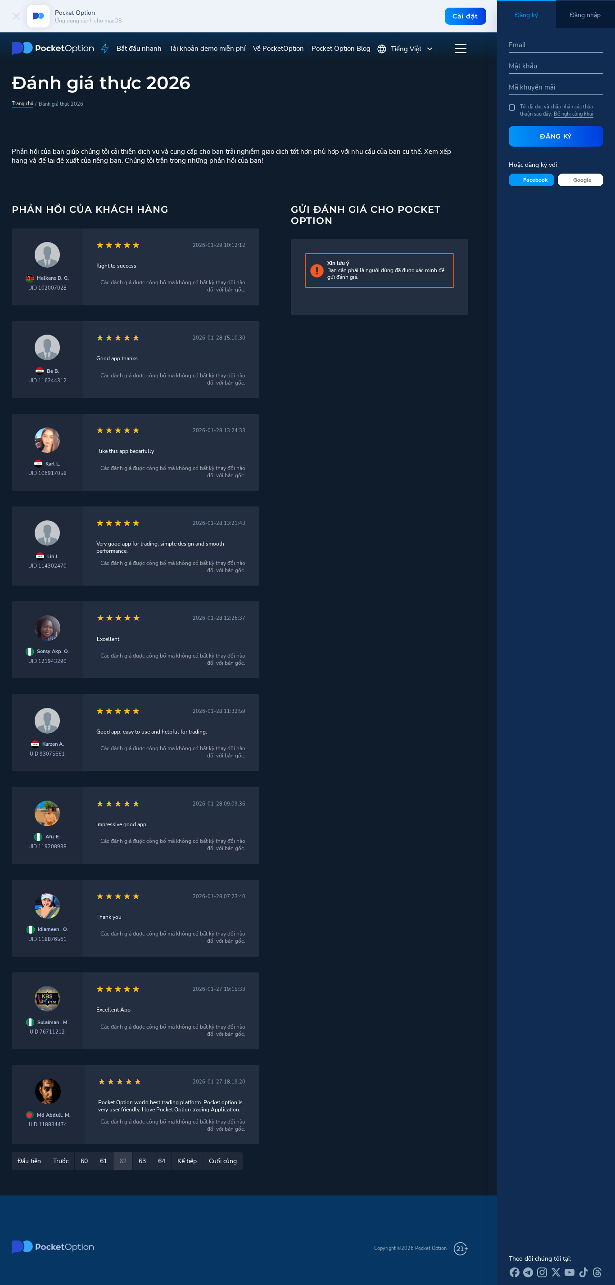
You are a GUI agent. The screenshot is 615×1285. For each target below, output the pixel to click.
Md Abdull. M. (54, 1115)
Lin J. (53, 556)
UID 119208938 (47, 846)
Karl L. (52, 464)
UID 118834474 (48, 1124)
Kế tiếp (187, 1161)
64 (161, 1161)
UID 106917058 (47, 473)
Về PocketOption (278, 48)
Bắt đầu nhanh (139, 48)
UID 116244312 (47, 380)
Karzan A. (53, 744)
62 (123, 1161)
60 (84, 1161)
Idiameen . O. (53, 929)
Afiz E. (52, 836)
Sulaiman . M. (53, 1022)
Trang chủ (22, 103)
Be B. (53, 371)
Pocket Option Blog (341, 48)
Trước (60, 1161)
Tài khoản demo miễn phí (207, 48)
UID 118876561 (47, 939)
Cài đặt (465, 16)
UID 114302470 (47, 566)
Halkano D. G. (53, 278)
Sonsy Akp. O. (53, 651)
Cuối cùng (223, 1161)
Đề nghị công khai (573, 113)
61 (103, 1161)
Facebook (535, 180)
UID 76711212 (47, 1032)
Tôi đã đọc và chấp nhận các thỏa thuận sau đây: (556, 110)
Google (582, 180)
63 (142, 1161)
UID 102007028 (47, 288)
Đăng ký (556, 136)
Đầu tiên (29, 1161)
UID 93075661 (47, 754)
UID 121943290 (47, 661)
